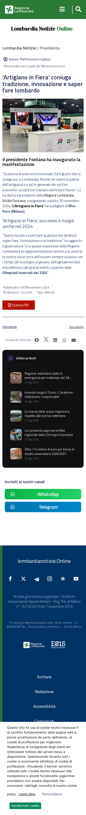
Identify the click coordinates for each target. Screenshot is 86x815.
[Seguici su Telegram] (37, 578)
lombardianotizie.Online (44, 561)
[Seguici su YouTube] (77, 578)
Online (65, 28)
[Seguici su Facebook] (11, 578)
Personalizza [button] (52, 794)
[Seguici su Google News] (64, 578)
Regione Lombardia (59, 195)
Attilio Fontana (14, 200)
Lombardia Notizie (33, 28)
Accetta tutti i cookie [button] (25, 805)
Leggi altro (27, 794)
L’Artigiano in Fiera (27, 206)
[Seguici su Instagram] (50, 578)
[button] (77, 9)
